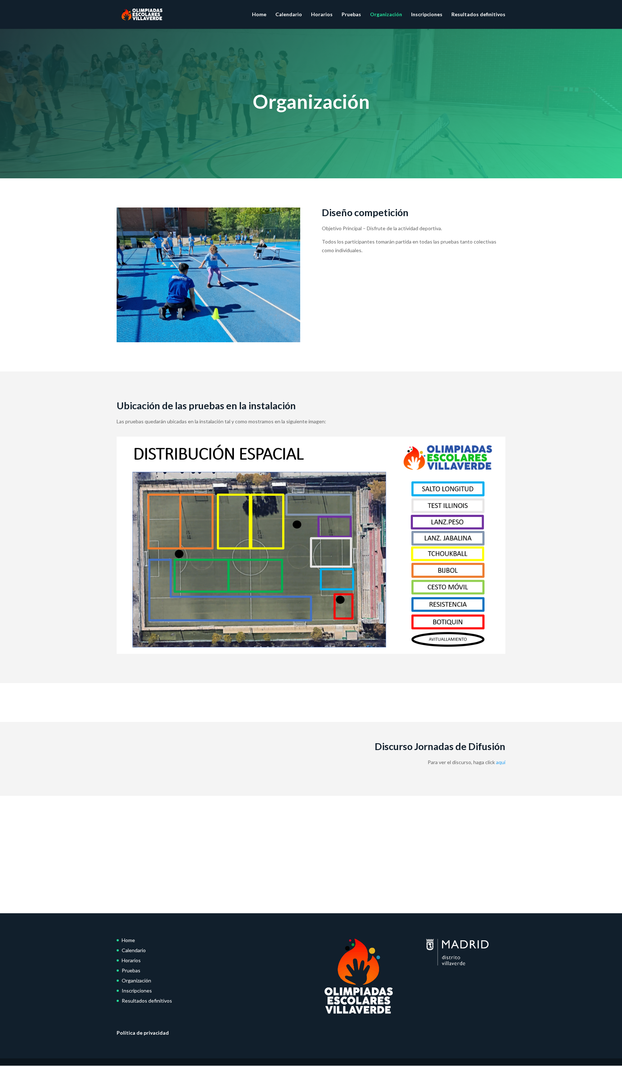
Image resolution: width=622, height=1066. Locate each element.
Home (259, 14)
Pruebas (351, 14)
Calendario (288, 14)
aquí (500, 762)
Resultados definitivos (478, 14)
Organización (386, 14)
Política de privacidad (143, 1033)
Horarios (322, 14)
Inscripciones (426, 14)
